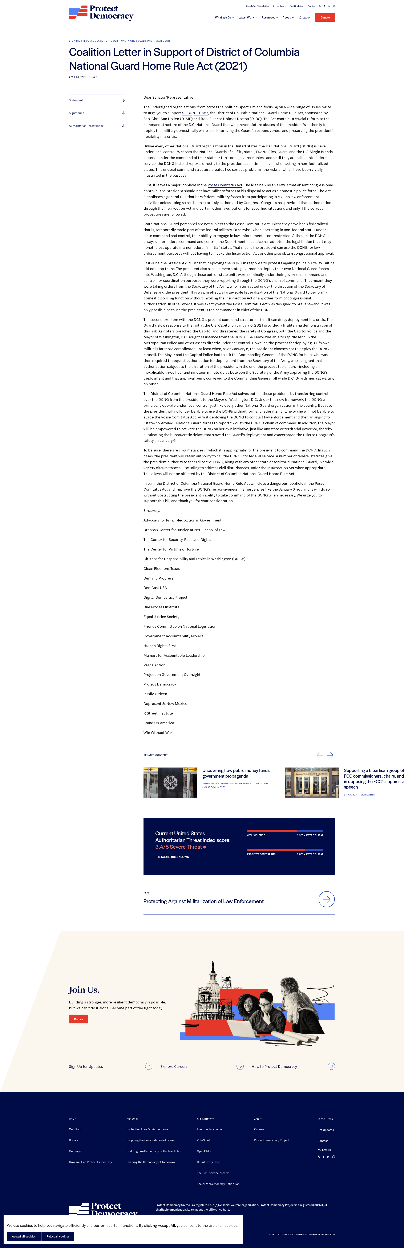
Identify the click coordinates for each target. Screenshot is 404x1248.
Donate (325, 17)
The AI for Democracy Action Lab (218, 1183)
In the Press (279, 6)
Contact (312, 6)
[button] (304, 17)
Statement (76, 100)
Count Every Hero (208, 1161)
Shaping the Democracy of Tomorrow (151, 1161)
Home (72, 1119)
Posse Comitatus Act (225, 184)
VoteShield (204, 1140)
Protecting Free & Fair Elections (147, 1129)
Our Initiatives (205, 1119)
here (226, 1209)
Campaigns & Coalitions (136, 40)
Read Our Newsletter (257, 6)
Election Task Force (209, 1129)
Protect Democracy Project (271, 1140)
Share (93, 77)
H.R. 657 (201, 112)
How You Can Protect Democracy (90, 1161)
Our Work (132, 1119)
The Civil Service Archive (213, 1172)
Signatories (76, 113)
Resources (268, 17)
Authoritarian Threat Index (86, 125)
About (287, 17)
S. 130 (187, 112)
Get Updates (296, 6)
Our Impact (76, 1151)
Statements (163, 40)
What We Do (223, 17)
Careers (259, 1129)
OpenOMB (204, 1151)
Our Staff (75, 1129)
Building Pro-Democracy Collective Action (154, 1151)
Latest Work (246, 17)
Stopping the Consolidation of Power (93, 40)
